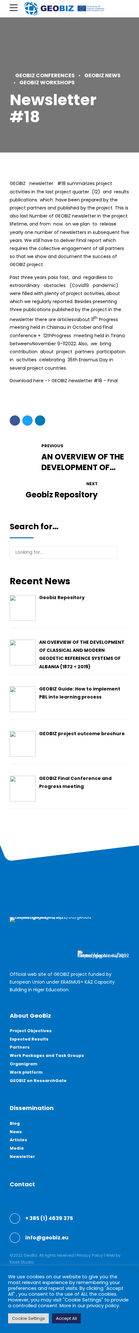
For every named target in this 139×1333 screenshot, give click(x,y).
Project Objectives (31, 1030)
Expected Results (29, 1039)
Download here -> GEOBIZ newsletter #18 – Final (64, 380)
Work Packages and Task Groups (47, 1055)
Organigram (23, 1064)
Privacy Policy (90, 1255)
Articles (18, 1140)
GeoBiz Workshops (47, 82)
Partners (20, 1047)
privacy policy (103, 1305)
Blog (15, 1123)
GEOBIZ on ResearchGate (38, 1080)
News (16, 1131)
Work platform (26, 1072)
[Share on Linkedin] (40, 420)
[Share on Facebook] (15, 420)
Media (17, 1148)
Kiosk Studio (22, 1262)
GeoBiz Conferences (45, 75)
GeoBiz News (102, 75)
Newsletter (22, 1156)
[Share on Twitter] (27, 420)
